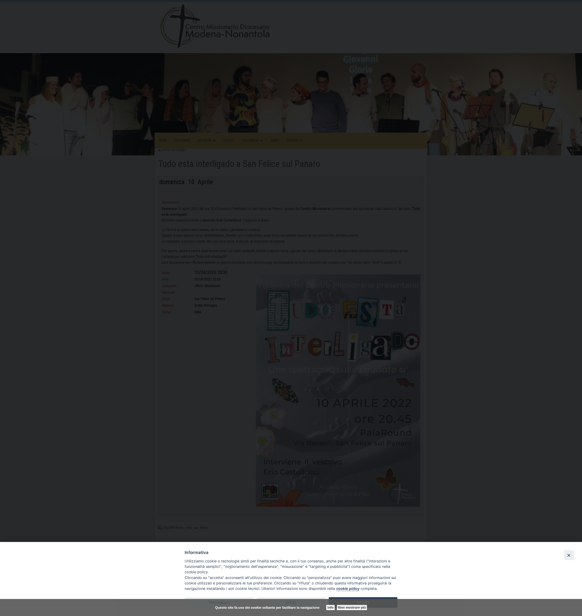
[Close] (569, 555)
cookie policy (347, 588)
